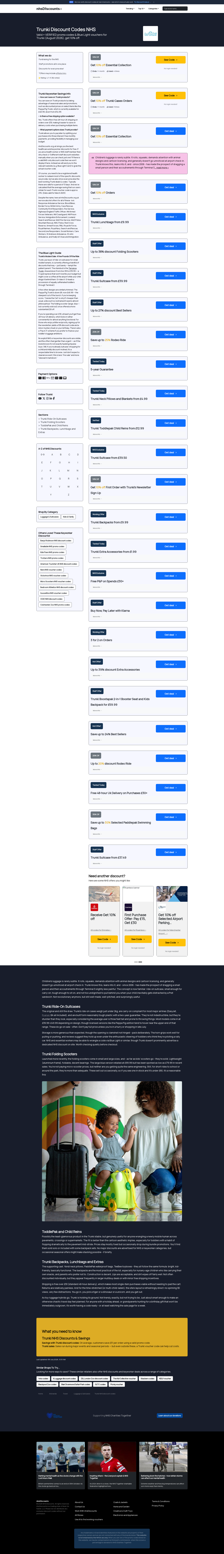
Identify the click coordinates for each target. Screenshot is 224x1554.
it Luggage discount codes (64, 1378)
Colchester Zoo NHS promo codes (55, 604)
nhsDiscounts (49, 8)
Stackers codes (147, 1378)
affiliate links (61, 73)
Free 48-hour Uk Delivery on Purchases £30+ (119, 793)
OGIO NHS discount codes (51, 599)
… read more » (161, 167)
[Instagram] (47, 398)
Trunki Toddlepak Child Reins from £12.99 (117, 428)
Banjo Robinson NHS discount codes (55, 540)
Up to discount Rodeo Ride (111, 763)
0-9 (42, 454)
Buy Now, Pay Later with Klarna (110, 610)
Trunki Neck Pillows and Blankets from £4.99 (119, 399)
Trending (129, 8)
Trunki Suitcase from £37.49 (108, 857)
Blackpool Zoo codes (47, 1384)
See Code (170, 59)
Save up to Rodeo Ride (108, 340)
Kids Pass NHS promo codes (52, 552)
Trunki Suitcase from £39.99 (109, 281)
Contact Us (80, 1506)
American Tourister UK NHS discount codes (58, 564)
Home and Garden (121, 1506)
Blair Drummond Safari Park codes (75, 1384)
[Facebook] (54, 398)
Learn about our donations (169, 1415)
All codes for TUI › (99, 930)
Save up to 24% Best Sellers (108, 734)
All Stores (79, 1515)
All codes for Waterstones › (137, 930)
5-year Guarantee (102, 369)
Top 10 (140, 8)
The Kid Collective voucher (124, 1378)
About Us (79, 1502)
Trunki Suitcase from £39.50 (109, 458)
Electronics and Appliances (125, 1515)
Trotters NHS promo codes (51, 558)
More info (96, 77)
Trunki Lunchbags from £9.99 (110, 222)
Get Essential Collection (111, 65)
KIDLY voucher (165, 1378)
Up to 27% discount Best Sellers (111, 310)
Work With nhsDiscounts (86, 1511)
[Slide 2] (140, 962)
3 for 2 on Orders (101, 640)
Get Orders (103, 192)
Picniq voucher (116, 1384)
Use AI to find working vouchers (89, 1519)
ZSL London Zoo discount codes (94, 1378)
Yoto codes (43, 1378)
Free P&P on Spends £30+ (107, 581)
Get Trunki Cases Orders (111, 101)
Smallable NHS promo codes (52, 546)
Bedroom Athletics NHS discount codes (57, 587)
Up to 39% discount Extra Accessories (115, 669)
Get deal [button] (171, 131)
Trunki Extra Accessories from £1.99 (113, 552)
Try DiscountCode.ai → (142, 2)
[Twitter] (43, 398)
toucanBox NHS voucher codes (53, 593)
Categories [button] (152, 8)
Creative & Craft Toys (123, 1511)
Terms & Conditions (161, 1501)
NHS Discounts (48, 1504)
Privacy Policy (158, 1505)
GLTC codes (100, 1384)
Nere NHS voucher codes (51, 569)
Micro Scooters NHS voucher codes (55, 581)
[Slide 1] (136, 962)
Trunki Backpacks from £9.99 (109, 522)
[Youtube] (40, 398)
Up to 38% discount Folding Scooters (114, 251)
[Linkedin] (51, 398)
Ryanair (46, 1015)
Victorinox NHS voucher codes (53, 575)
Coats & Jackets (120, 1502)
